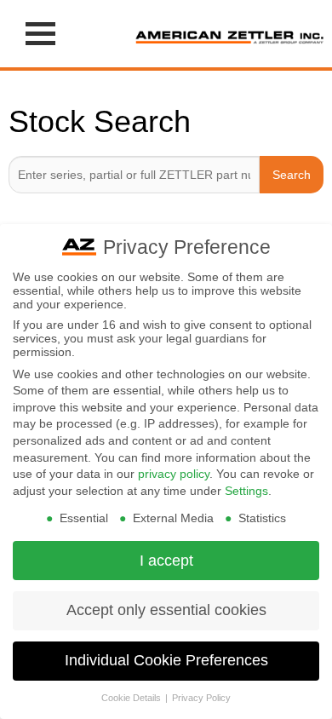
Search (291, 174)
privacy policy (173, 473)
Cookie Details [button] (132, 698)
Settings (246, 491)
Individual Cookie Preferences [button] (166, 660)
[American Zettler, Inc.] (229, 33)
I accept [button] (166, 560)
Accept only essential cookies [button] (166, 609)
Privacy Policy (201, 698)
